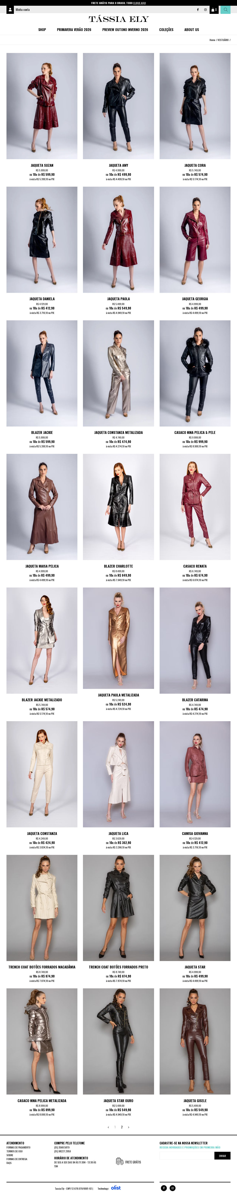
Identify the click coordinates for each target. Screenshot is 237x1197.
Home (212, 40)
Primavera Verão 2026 (74, 29)
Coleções (166, 29)
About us (191, 29)
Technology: (103, 1188)
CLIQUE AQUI (139, 3)
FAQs (8, 1163)
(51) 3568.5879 (61, 1147)
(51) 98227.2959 (62, 1151)
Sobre (9, 1155)
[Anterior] (108, 1127)
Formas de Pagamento (18, 1147)
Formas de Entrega (16, 1159)
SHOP (42, 29)
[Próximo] (128, 1127)
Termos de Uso (14, 1151)
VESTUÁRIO (223, 40)
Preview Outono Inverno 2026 (125, 29)
